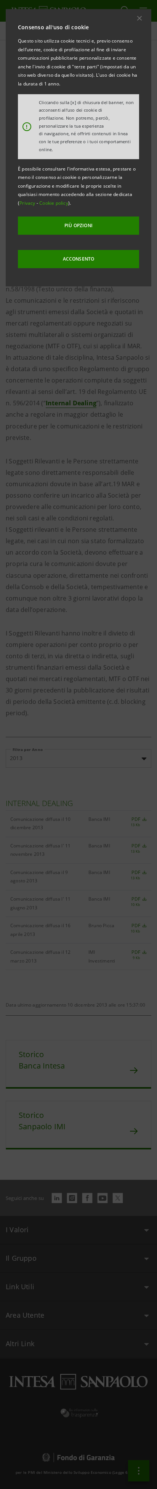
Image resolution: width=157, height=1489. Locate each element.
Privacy (28, 203)
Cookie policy (53, 203)
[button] (139, 18)
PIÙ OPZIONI (78, 225)
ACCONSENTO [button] (79, 259)
